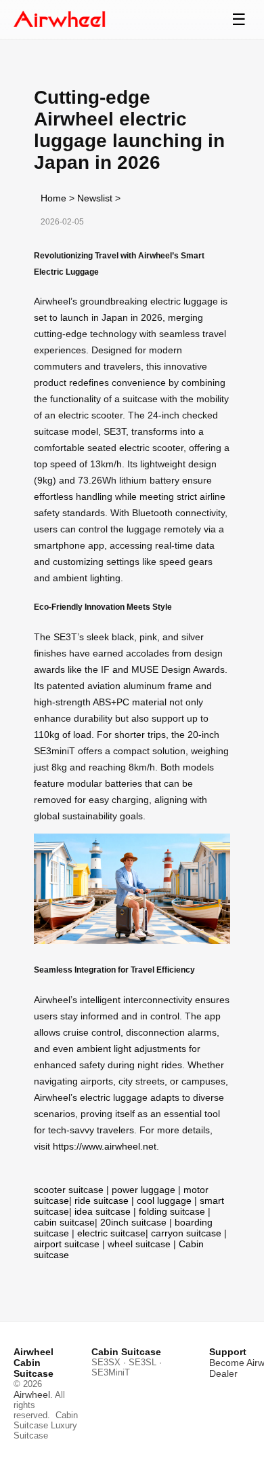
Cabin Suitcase (46, 1420)
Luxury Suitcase (45, 1430)
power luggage (143, 1189)
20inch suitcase (133, 1222)
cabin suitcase (64, 1222)
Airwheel (32, 1394)
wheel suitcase (139, 1243)
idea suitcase (102, 1211)
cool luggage (164, 1200)
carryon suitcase (186, 1233)
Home (53, 198)
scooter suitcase (69, 1189)
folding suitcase (172, 1211)
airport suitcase (67, 1243)
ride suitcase (101, 1200)
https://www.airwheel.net (104, 1146)
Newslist (94, 198)
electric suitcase (111, 1233)
